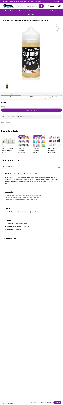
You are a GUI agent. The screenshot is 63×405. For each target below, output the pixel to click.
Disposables (39, 11)
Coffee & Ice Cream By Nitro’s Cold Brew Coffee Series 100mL (22, 197)
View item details (5, 122)
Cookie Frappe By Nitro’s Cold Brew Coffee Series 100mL (21, 199)
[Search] (41, 6)
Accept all (57, 402)
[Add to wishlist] (57, 25)
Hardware (22, 11)
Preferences (34, 402)
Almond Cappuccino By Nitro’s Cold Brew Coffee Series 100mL (23, 195)
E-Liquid (12, 11)
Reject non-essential (46, 402)
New (6, 11)
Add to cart (31, 110)
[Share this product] (57, 29)
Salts (30, 11)
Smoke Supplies (52, 11)
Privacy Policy (13, 403)
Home (7, 18)
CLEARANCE (31, 14)
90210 (21, 116)
